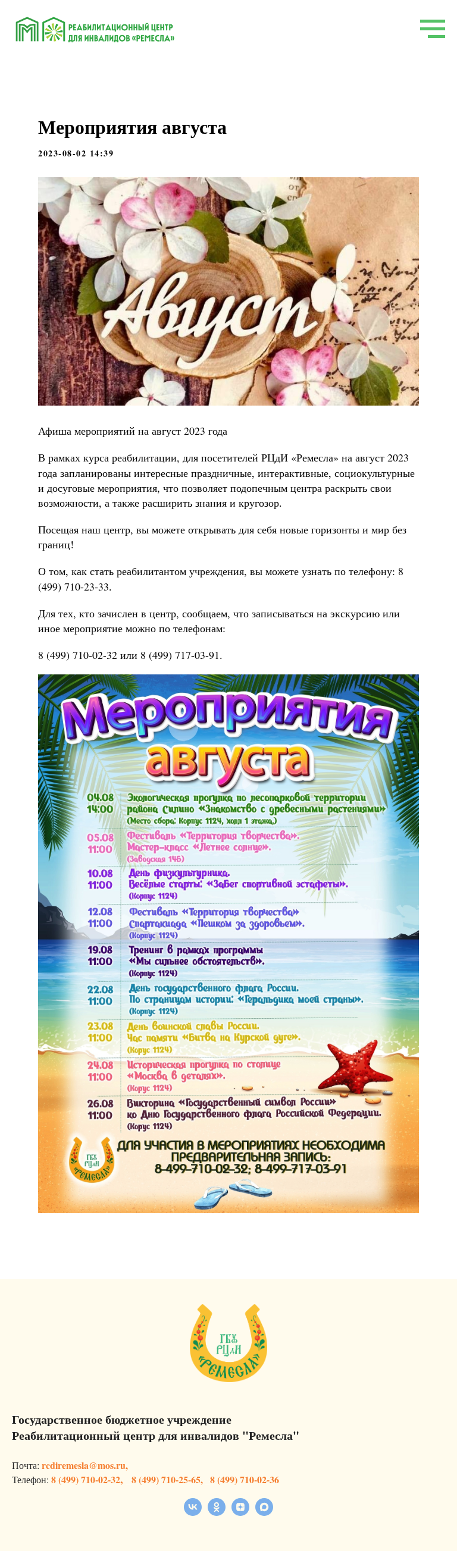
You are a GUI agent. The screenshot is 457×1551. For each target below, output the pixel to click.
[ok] (217, 1513)
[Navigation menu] (432, 29)
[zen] (240, 1513)
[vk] (193, 1513)
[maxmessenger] (264, 1513)
